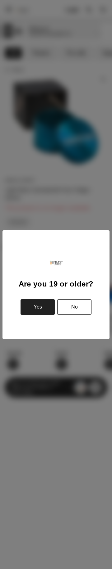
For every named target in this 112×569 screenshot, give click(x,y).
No (74, 306)
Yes (38, 306)
